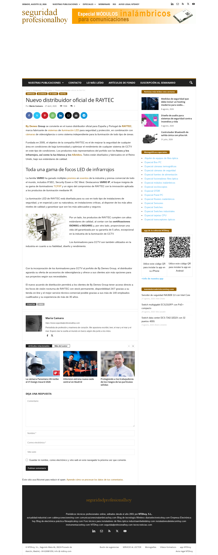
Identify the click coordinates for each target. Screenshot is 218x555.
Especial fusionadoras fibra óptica (161, 178)
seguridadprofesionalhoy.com (118, 525)
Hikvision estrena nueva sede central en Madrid (78, 380)
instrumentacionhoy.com (78, 525)
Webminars (104, 4)
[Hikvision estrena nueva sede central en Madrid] (80, 364)
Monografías (150, 547)
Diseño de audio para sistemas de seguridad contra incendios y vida (176, 118)
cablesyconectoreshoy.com (65, 517)
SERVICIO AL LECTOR (132, 547)
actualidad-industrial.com (39, 517)
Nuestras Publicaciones (65, 4)
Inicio (28, 90)
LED (76, 130)
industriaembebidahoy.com (142, 521)
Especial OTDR (152, 191)
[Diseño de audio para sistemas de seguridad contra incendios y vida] (150, 120)
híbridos (77, 154)
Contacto (74, 82)
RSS (114, 4)
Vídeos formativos (168, 547)
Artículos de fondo (122, 82)
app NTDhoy (185, 547)
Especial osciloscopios (156, 187)
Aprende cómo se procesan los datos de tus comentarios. (95, 479)
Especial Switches (154, 207)
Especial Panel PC (154, 195)
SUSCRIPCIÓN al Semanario (157, 82)
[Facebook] (29, 115)
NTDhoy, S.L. (145, 514)
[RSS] (183, 4)
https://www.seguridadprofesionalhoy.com (62, 323)
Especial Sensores (154, 203)
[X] (188, 4)
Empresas (37, 90)
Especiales (88, 4)
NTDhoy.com (97, 525)
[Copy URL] (91, 115)
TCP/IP (57, 186)
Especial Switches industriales (160, 211)
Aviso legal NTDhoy (129, 4)
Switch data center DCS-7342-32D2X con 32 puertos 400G (163, 319)
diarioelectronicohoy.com (157, 517)
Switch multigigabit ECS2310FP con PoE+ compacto (163, 306)
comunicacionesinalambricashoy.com (98, 517)
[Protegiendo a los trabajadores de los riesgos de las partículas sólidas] (118, 364)
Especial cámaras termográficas (160, 166)
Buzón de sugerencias (109, 547)
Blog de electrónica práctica (50, 521)
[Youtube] (193, 4)
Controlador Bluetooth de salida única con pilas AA (174, 134)
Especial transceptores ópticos (160, 219)
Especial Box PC (153, 162)
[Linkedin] (172, 4)
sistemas (53, 130)
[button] (191, 82)
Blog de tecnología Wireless (131, 517)
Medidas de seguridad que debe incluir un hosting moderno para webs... (175, 101)
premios (71, 178)
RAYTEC (63, 94)
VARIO (40, 304)
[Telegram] (84, 115)
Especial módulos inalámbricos (160, 182)
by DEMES (53, 94)
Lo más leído (95, 82)
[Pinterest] (44, 115)
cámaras (30, 134)
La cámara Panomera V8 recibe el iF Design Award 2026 (42, 380)
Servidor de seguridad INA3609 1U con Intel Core (166, 295)
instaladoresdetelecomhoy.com (159, 289)
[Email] (68, 115)
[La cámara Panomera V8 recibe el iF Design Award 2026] (43, 364)
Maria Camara (36, 106)
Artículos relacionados (38, 346)
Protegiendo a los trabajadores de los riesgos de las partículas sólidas (117, 381)
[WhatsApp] (52, 115)
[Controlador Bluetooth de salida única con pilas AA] (150, 137)
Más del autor (60, 346)
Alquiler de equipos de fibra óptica (161, 158)
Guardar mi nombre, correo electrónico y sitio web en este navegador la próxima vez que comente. (78, 460)
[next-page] (133, 346)
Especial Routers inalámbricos (160, 199)
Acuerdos (48, 90)
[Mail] (178, 4)
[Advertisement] (109, 53)
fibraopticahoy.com (73, 521)
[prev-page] (129, 346)
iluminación (68, 130)
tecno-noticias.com (142, 525)
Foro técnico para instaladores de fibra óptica (106, 521)
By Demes (31, 126)
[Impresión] (76, 115)
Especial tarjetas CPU (155, 215)
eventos (84, 178)
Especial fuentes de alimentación (161, 174)
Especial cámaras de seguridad (160, 170)
